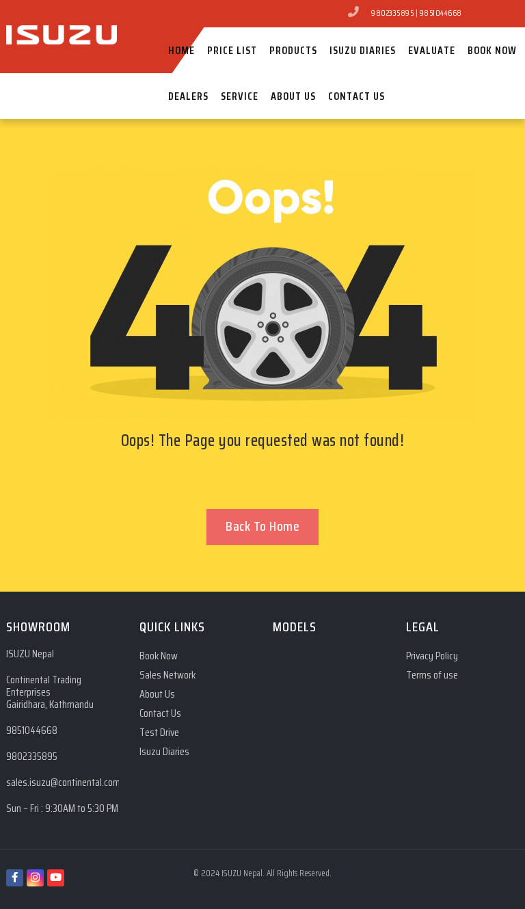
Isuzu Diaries (164, 752)
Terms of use (432, 675)
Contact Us (160, 714)
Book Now (158, 656)
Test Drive (159, 733)
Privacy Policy (432, 656)
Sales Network (167, 675)
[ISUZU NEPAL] (61, 12)
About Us (157, 694)
